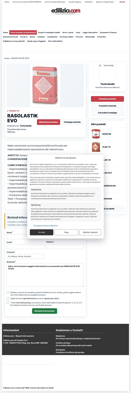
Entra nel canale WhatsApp (55, 2)
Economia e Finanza (108, 32)
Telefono (50, 242)
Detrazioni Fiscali (10, 37)
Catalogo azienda (72, 122)
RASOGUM (107, 199)
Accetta (41, 232)
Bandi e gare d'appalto (36, 41)
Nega (66, 232)
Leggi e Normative (90, 32)
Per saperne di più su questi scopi (45, 225)
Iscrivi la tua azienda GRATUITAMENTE (27, 2)
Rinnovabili (90, 37)
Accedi (122, 2)
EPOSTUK (106, 134)
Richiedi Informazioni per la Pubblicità (19, 367)
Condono (41, 37)
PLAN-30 (106, 160)
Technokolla (25, 126)
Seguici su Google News (105, 2)
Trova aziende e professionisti (23, 32)
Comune (11, 252)
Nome (10, 232)
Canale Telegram (75, 2)
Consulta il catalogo (107, 112)
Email (10, 242)
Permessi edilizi (66, 37)
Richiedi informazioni (45, 311)
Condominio (52, 37)
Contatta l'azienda (107, 106)
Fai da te (23, 37)
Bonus (32, 37)
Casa (78, 32)
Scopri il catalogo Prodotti (49, 32)
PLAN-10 (106, 147)
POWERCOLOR (109, 186)
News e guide (67, 32)
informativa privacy (23, 303)
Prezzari (79, 37)
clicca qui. (48, 305)
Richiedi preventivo (48, 122)
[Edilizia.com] (65, 11)
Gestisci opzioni (90, 232)
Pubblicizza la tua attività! (14, 41)
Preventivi (101, 37)
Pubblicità (88, 2)
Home (7, 2)
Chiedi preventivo (107, 99)
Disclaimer (60, 350)
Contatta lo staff (10, 377)
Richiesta (11, 261)
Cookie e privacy (63, 343)
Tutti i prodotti (107, 208)
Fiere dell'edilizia (55, 41)
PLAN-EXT (107, 173)
